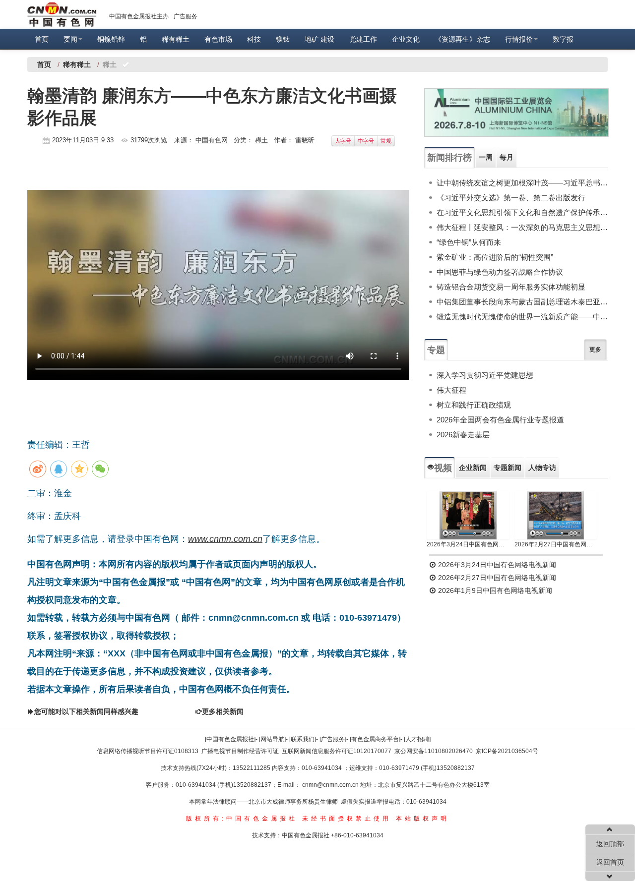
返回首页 (610, 862)
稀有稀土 (176, 39)
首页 (42, 39)
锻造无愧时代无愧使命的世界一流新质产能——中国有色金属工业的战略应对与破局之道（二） (522, 316)
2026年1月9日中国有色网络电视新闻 (494, 590)
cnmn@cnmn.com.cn (331, 784)
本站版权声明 (422, 818)
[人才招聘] (417, 739)
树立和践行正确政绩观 (474, 405)
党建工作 (363, 39)
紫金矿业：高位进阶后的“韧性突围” (495, 257)
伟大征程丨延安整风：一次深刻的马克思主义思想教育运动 (522, 227)
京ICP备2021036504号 (507, 751)
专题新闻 (507, 467)
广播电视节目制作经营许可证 (240, 751)
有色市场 (218, 39)
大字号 (343, 141)
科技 (254, 39)
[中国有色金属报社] (230, 739)
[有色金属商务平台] (375, 739)
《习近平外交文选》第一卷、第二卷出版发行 (511, 197)
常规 (386, 141)
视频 (443, 468)
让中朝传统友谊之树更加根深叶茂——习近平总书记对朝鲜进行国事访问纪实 (522, 182)
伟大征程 (451, 390)
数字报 (563, 39)
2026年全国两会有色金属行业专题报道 (500, 419)
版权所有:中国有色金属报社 (242, 818)
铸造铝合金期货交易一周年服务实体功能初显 (511, 287)
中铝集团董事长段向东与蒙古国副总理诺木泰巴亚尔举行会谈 (522, 301)
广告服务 (185, 16)
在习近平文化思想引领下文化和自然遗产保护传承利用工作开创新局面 (522, 212)
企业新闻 (473, 467)
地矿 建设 (319, 39)
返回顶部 (610, 844)
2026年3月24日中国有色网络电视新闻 (468, 544)
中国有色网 (211, 140)
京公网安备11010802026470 (433, 751)
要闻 (70, 39)
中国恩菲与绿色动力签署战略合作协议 (500, 272)
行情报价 (519, 39)
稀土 (261, 140)
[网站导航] (272, 739)
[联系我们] (302, 739)
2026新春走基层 (463, 434)
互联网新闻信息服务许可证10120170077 (336, 751)
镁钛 (283, 39)
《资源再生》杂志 (462, 39)
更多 (595, 349)
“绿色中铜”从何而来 (469, 242)
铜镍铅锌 (111, 39)
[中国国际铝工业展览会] (516, 112)
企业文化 (406, 39)
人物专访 (542, 467)
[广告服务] (332, 739)
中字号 (366, 141)
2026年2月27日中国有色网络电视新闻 (555, 544)
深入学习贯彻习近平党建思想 (485, 375)
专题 (436, 350)
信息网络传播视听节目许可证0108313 (147, 751)
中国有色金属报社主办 (139, 16)
